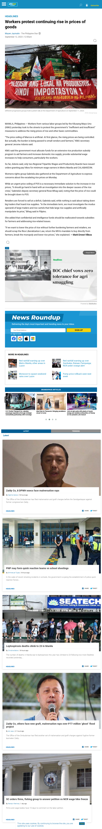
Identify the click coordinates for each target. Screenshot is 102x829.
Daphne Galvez (13, 495)
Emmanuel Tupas (14, 573)
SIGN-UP (79, 330)
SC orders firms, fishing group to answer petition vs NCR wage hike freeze (47, 799)
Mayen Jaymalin (12, 33)
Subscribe (95, 5)
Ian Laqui (11, 731)
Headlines (11, 16)
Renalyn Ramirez (13, 804)
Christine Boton (13, 650)
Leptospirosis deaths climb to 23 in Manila (29, 646)
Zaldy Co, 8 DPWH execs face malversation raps (32, 490)
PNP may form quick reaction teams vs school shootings (37, 568)
